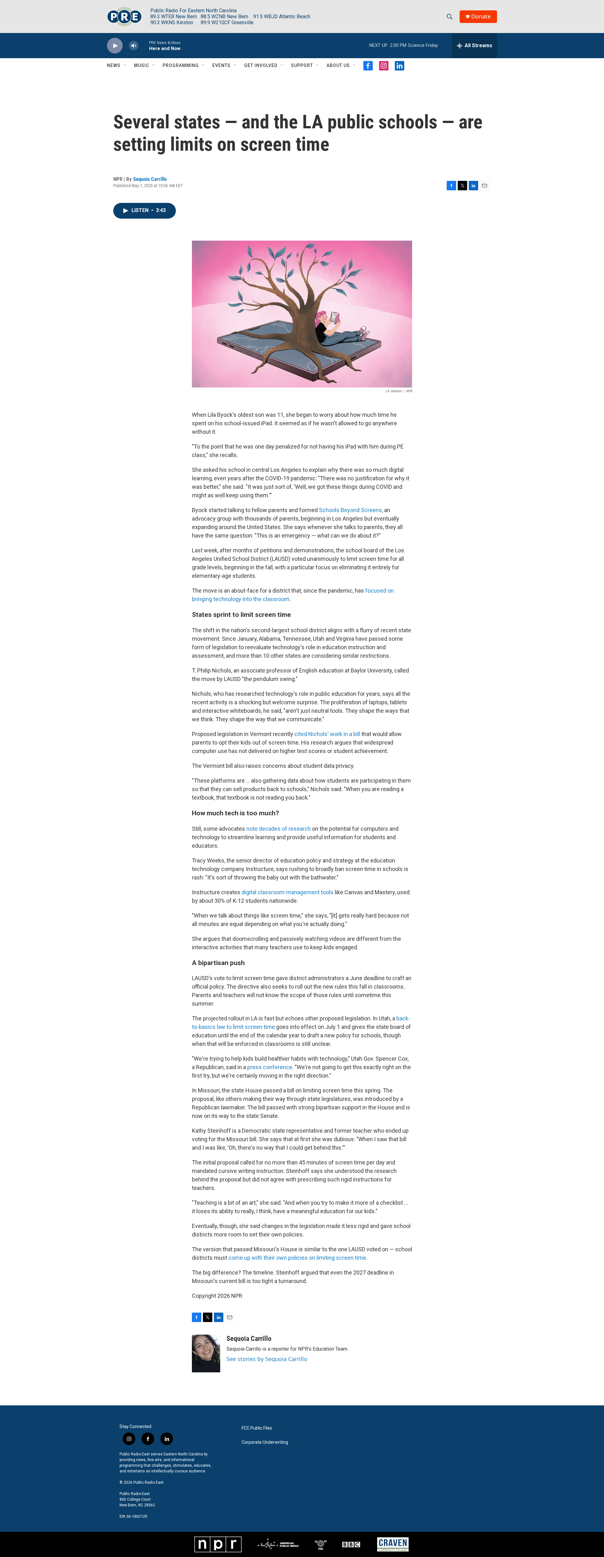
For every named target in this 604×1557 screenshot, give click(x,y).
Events (221, 65)
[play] (115, 45)
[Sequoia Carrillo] (206, 1353)
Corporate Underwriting (265, 1442)
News (113, 65)
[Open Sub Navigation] (125, 65)
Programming (181, 65)
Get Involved (260, 65)
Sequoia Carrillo (150, 179)
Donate (481, 16)
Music (141, 65)
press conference (269, 1067)
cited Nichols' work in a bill (327, 734)
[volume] (133, 46)
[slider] (144, 45)
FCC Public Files (257, 1428)
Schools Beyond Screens (350, 510)
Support (302, 65)
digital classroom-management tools (287, 892)
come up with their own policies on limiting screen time (297, 1257)
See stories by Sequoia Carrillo (266, 1359)
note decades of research (278, 828)
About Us (338, 65)
